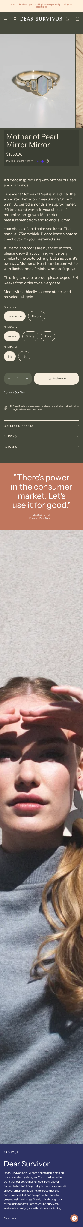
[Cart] (77, 19)
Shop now (10, 1218)
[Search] (15, 19)
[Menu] (5, 18)
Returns (10, 446)
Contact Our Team (15, 392)
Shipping (10, 436)
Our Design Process (18, 426)
